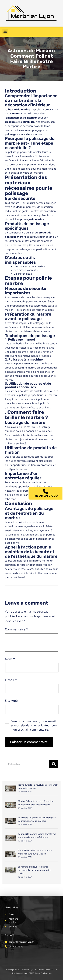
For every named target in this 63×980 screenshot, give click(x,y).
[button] (5, 31)
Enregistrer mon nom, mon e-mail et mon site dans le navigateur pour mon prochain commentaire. (34, 725)
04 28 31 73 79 (45, 496)
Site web (11, 700)
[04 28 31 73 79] (45, 491)
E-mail (11, 680)
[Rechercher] (53, 764)
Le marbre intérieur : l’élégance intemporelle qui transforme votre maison (34, 870)
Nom (10, 659)
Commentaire (16, 629)
